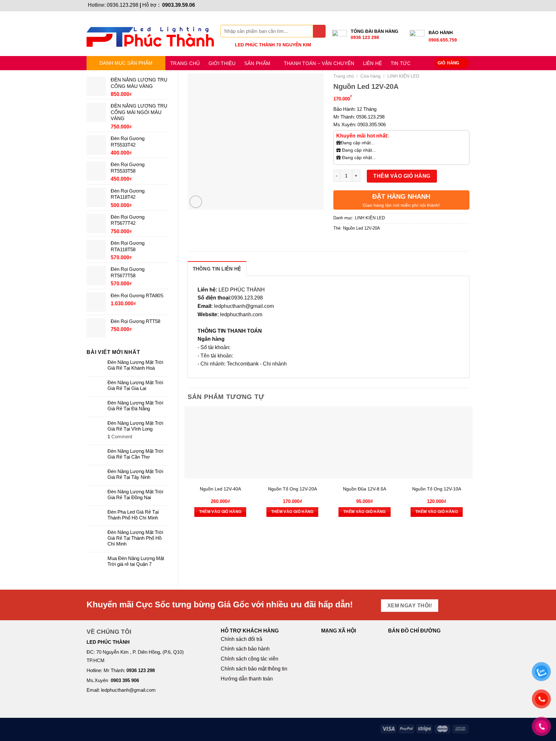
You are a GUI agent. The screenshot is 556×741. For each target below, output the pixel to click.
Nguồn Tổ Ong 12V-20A (292, 488)
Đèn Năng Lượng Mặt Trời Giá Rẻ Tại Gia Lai (135, 385)
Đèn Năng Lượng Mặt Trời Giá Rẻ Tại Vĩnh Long (135, 426)
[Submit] (319, 31)
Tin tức (401, 63)
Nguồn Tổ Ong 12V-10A (436, 488)
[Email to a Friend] (362, 242)
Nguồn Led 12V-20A (361, 228)
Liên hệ (372, 63)
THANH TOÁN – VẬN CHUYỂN (319, 63)
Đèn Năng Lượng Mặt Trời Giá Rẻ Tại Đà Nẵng (135, 405)
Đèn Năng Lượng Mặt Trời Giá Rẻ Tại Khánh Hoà (135, 365)
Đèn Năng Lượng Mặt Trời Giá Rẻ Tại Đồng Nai (135, 494)
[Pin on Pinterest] (374, 242)
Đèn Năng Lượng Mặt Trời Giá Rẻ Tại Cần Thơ (135, 454)
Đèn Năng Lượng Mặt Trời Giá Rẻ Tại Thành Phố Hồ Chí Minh (135, 537)
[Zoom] (196, 201)
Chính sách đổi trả (241, 639)
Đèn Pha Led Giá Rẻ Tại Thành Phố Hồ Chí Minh (133, 514)
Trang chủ (185, 63)
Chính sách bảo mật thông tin (254, 668)
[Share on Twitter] (350, 242)
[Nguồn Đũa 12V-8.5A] (365, 442)
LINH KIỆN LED (403, 76)
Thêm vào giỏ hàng (401, 176)
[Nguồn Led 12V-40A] (220, 442)
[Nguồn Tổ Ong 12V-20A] (292, 442)
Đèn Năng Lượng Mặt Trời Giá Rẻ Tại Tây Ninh (135, 474)
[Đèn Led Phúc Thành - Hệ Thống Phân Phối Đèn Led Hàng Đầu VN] (150, 33)
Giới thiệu (222, 63)
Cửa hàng (370, 76)
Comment (119, 436)
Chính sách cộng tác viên (249, 658)
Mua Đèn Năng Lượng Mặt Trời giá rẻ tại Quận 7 (135, 561)
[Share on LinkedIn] (385, 242)
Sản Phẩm (257, 63)
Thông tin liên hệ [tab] (217, 268)
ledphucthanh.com (241, 314)
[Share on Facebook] (339, 242)
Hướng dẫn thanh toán (247, 678)
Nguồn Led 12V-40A (220, 488)
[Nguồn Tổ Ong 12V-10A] (437, 442)
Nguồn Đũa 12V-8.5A (364, 488)
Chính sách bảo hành (245, 648)
